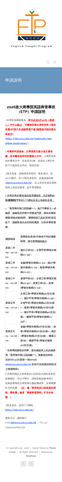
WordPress (31, 456)
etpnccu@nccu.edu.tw (19, 182)
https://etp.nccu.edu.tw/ (19, 410)
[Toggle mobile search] (48, 62)
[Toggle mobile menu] (55, 62)
